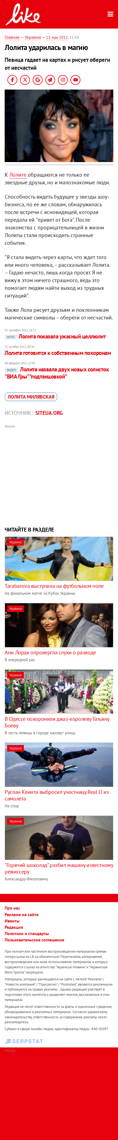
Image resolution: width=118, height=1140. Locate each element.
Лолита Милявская (31, 397)
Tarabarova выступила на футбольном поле (54, 586)
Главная (12, 37)
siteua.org (49, 413)
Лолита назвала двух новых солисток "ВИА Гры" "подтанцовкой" (57, 373)
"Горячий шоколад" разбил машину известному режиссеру (59, 868)
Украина (33, 37)
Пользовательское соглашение (34, 939)
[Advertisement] (59, 475)
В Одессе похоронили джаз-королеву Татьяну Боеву (57, 722)
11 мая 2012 (57, 37)
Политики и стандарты (27, 933)
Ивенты (12, 921)
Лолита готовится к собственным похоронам (58, 353)
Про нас (12, 908)
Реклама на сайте (21, 914)
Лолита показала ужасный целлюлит (56, 336)
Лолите (17, 174)
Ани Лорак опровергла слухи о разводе (50, 652)
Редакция (14, 927)
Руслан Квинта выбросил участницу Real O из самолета (57, 795)
